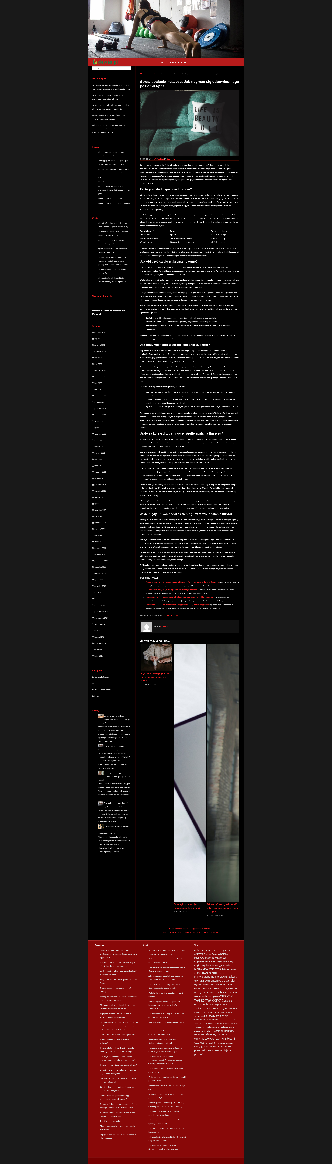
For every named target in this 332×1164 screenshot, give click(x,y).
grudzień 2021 (100, 472)
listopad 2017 (99, 637)
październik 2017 (101, 643)
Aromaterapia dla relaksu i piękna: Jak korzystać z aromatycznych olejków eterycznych (164, 1005)
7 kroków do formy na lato (110, 1121)
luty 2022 (98, 459)
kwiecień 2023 (100, 370)
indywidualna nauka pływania (212, 976)
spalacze (234, 1008)
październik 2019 (101, 611)
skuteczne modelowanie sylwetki (212, 1008)
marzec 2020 (99, 605)
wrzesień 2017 (100, 650)
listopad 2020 (99, 554)
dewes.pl (171, 159)
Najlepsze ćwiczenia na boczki (110, 198)
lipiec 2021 (98, 504)
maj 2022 (98, 440)
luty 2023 (98, 383)
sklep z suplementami (218, 1004)
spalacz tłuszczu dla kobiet (207, 1012)
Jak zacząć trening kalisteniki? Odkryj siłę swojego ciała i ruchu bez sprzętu (222, 908)
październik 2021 (101, 485)
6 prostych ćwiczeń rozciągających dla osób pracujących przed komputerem (179, 597)
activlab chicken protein (207, 950)
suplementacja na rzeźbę (206, 1019)
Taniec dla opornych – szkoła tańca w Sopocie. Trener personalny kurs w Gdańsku (182, 582)
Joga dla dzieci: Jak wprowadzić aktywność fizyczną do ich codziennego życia (114, 190)
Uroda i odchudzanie (102, 690)
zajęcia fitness (213, 1043)
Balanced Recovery (212, 954)
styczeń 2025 (99, 345)
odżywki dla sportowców (212, 988)
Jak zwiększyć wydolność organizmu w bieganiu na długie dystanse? (114, 719)
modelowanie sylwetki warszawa (217, 984)
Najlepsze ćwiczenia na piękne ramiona (114, 203)
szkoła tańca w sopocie (222, 1023)
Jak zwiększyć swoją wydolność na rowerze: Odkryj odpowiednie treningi (114, 776)
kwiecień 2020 (100, 599)
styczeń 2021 (99, 542)
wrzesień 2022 (100, 415)
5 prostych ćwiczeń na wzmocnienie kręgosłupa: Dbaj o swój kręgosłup (177, 604)
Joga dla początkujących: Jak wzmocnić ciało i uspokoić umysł (155, 677)
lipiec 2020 (98, 580)
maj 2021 (98, 516)
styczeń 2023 (99, 389)
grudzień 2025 (100, 332)
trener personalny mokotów (208, 1027)
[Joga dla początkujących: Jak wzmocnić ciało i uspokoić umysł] (156, 657)
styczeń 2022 (99, 466)
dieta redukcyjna (215, 965)
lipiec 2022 (98, 427)
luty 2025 (98, 339)
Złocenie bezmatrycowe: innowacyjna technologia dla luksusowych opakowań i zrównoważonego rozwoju (108, 128)
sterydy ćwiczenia (217, 1015)
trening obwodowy (208, 1031)
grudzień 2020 (100, 548)
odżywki (198, 988)
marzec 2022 (99, 453)
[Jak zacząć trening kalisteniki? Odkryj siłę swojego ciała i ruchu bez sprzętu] (223, 773)
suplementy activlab (227, 1020)
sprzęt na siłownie (226, 1012)
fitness (221, 973)
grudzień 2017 (100, 631)
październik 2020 (101, 561)
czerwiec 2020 (100, 586)
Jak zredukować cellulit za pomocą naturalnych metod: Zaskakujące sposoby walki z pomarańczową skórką (113, 261)
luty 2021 (98, 535)
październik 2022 (101, 408)
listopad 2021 (99, 478)
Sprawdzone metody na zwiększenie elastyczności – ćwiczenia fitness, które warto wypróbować (118, 954)
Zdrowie (97, 696)
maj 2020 (98, 592)
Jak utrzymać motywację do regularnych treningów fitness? (172, 589)
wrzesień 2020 (100, 567)
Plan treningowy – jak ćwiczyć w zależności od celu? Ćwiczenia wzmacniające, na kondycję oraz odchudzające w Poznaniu (119, 1026)
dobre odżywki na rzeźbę (206, 973)
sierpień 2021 (100, 497)
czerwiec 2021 (100, 510)
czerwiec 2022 (100, 434)
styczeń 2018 (99, 624)
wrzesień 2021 (100, 491)
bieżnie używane (213, 958)
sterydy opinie (200, 1016)
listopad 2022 (99, 402)
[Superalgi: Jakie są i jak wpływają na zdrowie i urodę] (190, 773)
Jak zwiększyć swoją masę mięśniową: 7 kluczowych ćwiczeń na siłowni (189, 932)
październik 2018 (101, 618)
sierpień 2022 (100, 421)
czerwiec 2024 (100, 351)
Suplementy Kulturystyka (204, 1023)
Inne (96, 683)
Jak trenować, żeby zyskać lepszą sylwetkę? (118, 1034)
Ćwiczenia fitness (101, 677)
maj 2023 (98, 364)
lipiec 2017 (98, 656)
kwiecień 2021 (100, 523)
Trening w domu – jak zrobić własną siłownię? (118, 1065)
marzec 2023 (99, 377)
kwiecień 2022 (100, 447)
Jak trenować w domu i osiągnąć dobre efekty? (190, 929)
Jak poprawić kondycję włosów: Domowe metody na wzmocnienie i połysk (114, 829)
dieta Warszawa (229, 969)
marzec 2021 (99, 529)
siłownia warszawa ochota (213, 998)
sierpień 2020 (100, 573)
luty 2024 (98, 358)
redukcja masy (214, 997)
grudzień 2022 (100, 396)
